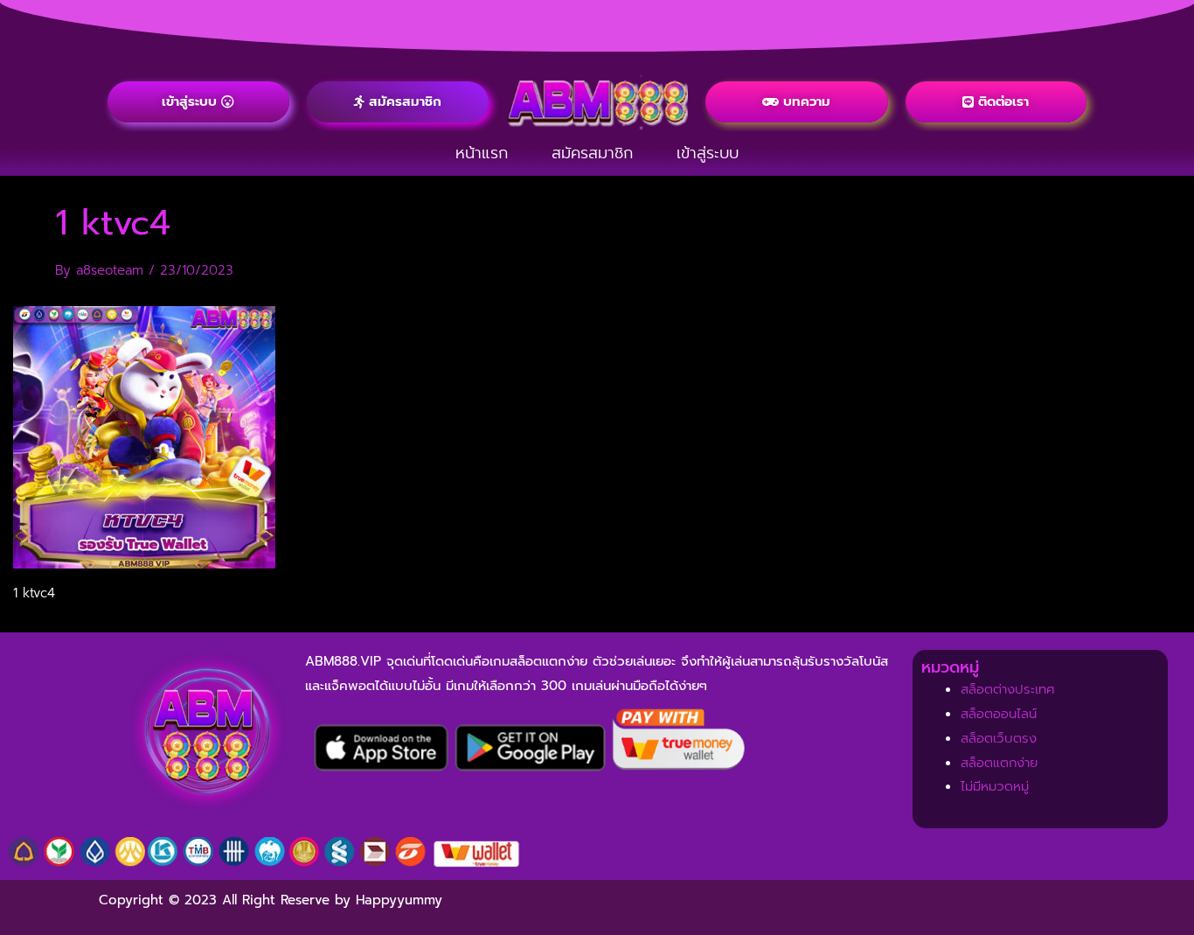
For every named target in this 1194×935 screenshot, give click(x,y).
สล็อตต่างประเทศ (1008, 689)
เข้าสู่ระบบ (708, 153)
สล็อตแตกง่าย (999, 762)
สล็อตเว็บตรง (999, 738)
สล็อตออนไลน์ (999, 713)
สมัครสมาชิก (592, 153)
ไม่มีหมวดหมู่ (995, 786)
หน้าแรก (481, 153)
